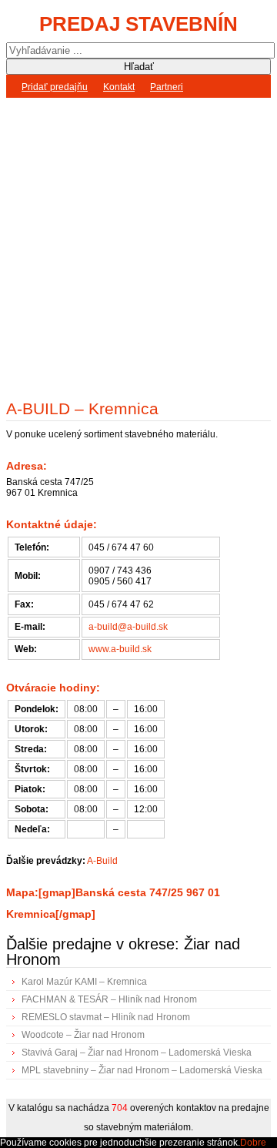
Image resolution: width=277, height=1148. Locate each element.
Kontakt (119, 87)
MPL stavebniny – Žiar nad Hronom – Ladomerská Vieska (142, 1070)
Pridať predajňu (55, 87)
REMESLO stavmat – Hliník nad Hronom (106, 1017)
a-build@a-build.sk (128, 626)
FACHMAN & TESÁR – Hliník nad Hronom (109, 999)
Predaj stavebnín (138, 23)
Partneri (166, 87)
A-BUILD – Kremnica (82, 408)
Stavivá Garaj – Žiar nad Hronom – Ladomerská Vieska (137, 1052)
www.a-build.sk (120, 649)
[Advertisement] (138, 244)
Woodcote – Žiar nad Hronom (83, 1034)
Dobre (253, 1142)
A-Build (102, 860)
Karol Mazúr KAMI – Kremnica (84, 981)
